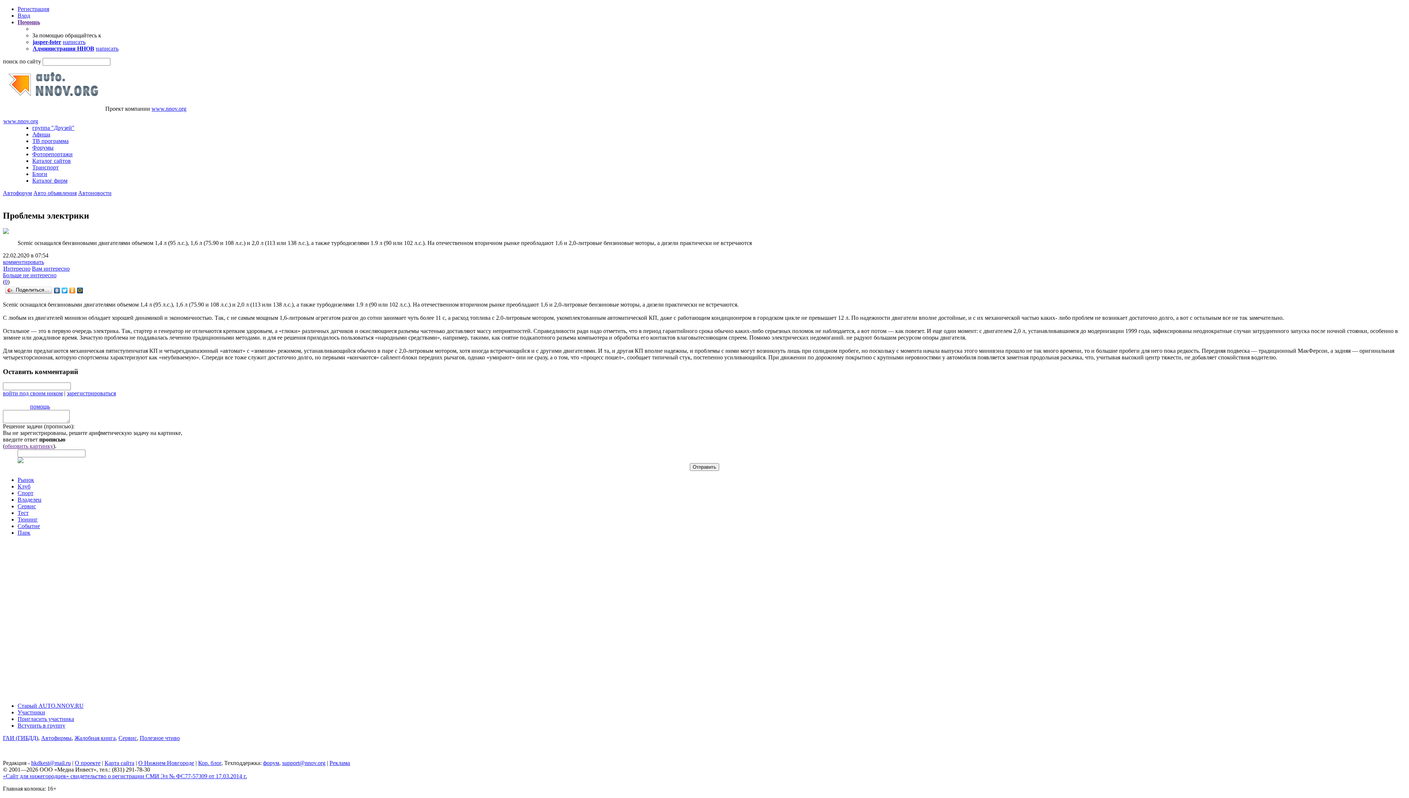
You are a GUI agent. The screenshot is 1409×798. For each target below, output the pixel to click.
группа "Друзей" (53, 128)
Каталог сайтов (51, 161)
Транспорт (45, 167)
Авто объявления (55, 193)
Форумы (43, 147)
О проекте (88, 763)
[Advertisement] (47, 615)
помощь (40, 406)
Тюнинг (28, 519)
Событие (29, 526)
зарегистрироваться (91, 393)
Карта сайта (119, 763)
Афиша (41, 134)
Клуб (24, 486)
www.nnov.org (169, 109)
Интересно (16, 269)
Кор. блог (209, 763)
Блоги (39, 174)
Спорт (25, 493)
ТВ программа (50, 141)
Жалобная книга (95, 738)
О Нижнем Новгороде (166, 763)
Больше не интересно (30, 275)
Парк (24, 533)
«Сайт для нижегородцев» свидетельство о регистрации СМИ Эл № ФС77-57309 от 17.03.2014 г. (125, 776)
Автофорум (17, 193)
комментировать (23, 262)
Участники (31, 712)
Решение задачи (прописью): (38, 426)
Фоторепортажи (52, 154)
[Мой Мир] (80, 290)
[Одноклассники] (72, 290)
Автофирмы (56, 738)
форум (271, 763)
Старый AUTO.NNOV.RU (51, 706)
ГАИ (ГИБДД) (20, 738)
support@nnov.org (303, 763)
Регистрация (33, 9)
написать (74, 42)
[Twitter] (65, 290)
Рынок (26, 480)
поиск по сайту (22, 61)
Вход (24, 15)
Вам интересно (51, 269)
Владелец (29, 500)
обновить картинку (29, 446)
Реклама (340, 763)
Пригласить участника (46, 719)
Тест (23, 513)
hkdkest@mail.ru (51, 763)
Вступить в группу (41, 725)
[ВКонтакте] (57, 290)
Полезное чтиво (160, 738)
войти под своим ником (33, 393)
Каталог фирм (50, 180)
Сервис (27, 506)
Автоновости (95, 193)
